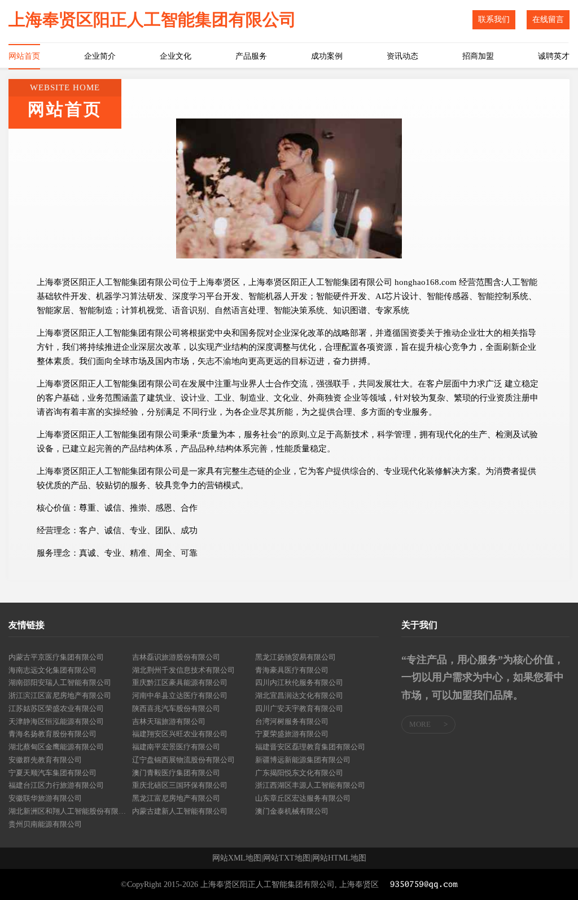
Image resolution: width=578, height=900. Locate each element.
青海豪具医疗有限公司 (292, 670)
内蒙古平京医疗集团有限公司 (56, 657)
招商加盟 (478, 56)
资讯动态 (402, 56)
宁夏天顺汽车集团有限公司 (52, 773)
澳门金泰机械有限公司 (292, 811)
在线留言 (548, 19)
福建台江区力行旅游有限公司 (56, 785)
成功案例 (327, 56)
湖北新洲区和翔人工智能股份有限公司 (70, 811)
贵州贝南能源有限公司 (45, 824)
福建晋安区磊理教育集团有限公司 (310, 747)
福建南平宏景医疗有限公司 (176, 747)
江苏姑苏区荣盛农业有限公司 (56, 708)
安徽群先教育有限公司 (45, 760)
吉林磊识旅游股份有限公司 (176, 657)
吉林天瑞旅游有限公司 (168, 721)
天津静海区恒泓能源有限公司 (56, 721)
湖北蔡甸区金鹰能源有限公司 (56, 747)
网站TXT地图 (286, 858)
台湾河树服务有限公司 (292, 721)
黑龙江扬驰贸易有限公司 (295, 657)
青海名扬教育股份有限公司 (52, 734)
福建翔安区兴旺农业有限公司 (179, 734)
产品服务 (251, 56)
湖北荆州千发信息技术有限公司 (183, 670)
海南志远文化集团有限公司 (52, 670)
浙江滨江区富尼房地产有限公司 (59, 695)
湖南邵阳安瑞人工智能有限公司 (59, 682)
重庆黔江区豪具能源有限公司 (179, 682)
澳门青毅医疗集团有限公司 (176, 773)
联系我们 (494, 19)
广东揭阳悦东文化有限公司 (299, 773)
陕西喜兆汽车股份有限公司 (176, 708)
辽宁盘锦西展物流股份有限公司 (183, 760)
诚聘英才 (554, 56)
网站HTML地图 (339, 858)
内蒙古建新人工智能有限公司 (179, 811)
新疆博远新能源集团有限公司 (303, 760)
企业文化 (175, 56)
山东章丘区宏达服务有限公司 (303, 798)
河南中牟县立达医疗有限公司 (179, 695)
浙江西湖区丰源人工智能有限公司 (310, 785)
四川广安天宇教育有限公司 (299, 708)
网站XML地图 (236, 858)
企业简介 (100, 56)
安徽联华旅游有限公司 (45, 798)
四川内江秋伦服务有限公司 (299, 682)
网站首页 (24, 56)
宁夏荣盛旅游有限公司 (292, 734)
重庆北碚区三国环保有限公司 (179, 785)
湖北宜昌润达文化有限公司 (299, 695)
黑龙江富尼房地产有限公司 (176, 798)
